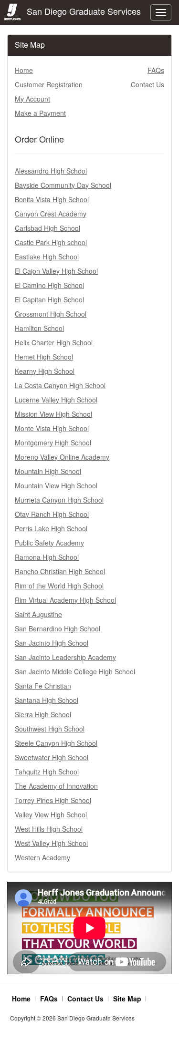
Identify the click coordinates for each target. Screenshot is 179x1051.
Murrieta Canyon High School (59, 500)
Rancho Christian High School (60, 571)
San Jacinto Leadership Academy (65, 657)
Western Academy (42, 857)
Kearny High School (44, 371)
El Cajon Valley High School (56, 271)
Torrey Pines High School (53, 800)
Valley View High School (51, 814)
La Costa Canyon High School (60, 385)
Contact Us (147, 84)
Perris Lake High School (51, 528)
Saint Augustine (38, 614)
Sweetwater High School (51, 757)
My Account (32, 98)
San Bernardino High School (57, 628)
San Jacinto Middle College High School (75, 671)
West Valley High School (51, 843)
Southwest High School (49, 728)
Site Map (127, 998)
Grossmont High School (50, 314)
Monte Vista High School (52, 428)
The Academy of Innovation (56, 786)
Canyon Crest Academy (50, 213)
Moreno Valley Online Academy (62, 457)
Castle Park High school (51, 242)
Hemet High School (44, 356)
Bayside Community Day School (63, 185)
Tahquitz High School (47, 771)
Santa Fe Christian (43, 685)
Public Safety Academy (49, 542)
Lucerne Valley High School (56, 399)
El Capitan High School (49, 299)
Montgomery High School (53, 442)
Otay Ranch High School (52, 514)
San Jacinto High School (51, 643)
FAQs (155, 70)
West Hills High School (49, 829)
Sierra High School (43, 714)
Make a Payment (40, 113)
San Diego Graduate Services (81, 11)
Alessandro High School (51, 170)
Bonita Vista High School (52, 199)
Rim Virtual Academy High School (65, 600)
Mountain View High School (56, 485)
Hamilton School (39, 328)
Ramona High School (47, 557)
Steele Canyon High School (56, 743)
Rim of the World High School (59, 585)
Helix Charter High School (54, 342)
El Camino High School (49, 285)
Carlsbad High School (47, 228)
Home (24, 70)
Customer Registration (49, 84)
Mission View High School (53, 414)
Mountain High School (48, 471)
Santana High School (46, 700)
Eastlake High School (47, 256)
